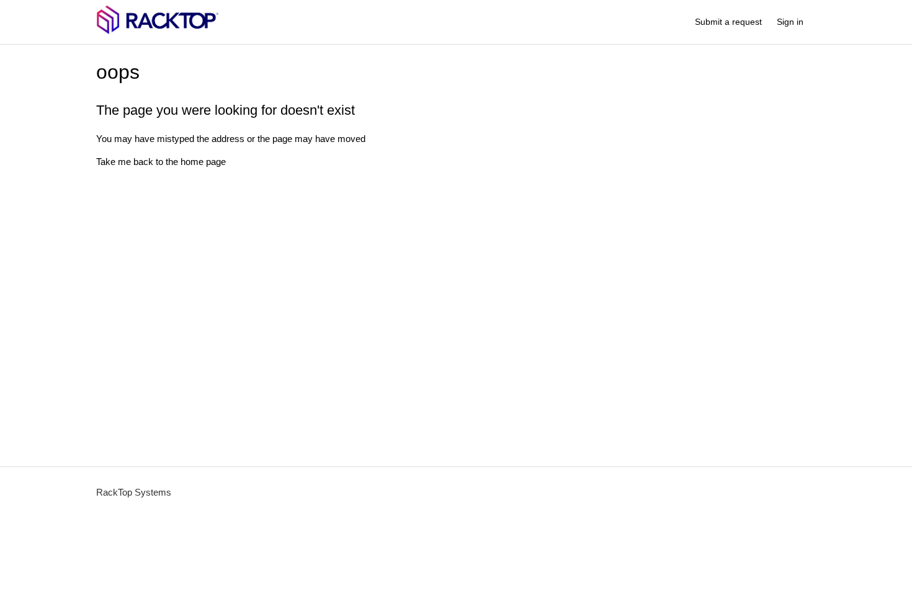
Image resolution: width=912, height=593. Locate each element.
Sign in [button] (790, 22)
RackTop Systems (133, 492)
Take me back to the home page (161, 161)
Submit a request (728, 22)
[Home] (157, 31)
